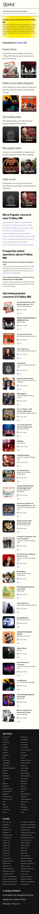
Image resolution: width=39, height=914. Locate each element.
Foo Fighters (24, 755)
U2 (3, 781)
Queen (4, 812)
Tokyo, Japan (24, 874)
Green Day (6, 786)
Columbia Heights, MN (24, 228)
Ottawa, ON (6, 853)
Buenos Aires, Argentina (28, 881)
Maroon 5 (5, 752)
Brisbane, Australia (26, 879)
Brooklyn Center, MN (23, 225)
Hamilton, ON (7, 840)
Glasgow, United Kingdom (28, 824)
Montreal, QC (7, 863)
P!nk (4, 802)
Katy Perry (6, 747)
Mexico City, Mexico (8, 868)
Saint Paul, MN (7, 830)
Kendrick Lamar (7, 799)
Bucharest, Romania (27, 858)
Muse (22, 812)
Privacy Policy (11, 904)
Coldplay (5, 750)
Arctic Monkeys (25, 763)
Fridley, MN (21, 42)
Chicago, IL (6, 827)
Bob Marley (24, 807)
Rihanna (5, 770)
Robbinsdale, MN (8, 234)
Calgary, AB (6, 843)
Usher (4, 804)
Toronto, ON (6, 855)
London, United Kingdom (10, 879)
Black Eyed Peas (25, 794)
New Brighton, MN (9, 228)
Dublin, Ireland (25, 845)
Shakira (23, 786)
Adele (4, 758)
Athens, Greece (25, 843)
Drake (4, 745)
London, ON (6, 848)
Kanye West (6, 809)
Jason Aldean (25, 809)
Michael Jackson (7, 796)
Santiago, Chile (25, 884)
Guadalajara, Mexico (9, 871)
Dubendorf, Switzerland (27, 863)
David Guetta (25, 768)
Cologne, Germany (26, 835)
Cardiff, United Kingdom (10, 876)
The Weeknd (6, 778)
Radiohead (24, 781)
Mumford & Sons (26, 776)
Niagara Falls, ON (8, 861)
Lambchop (30, 270)
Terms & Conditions (14, 899)
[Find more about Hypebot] (19, 4)
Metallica (5, 783)
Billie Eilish (6, 794)
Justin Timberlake (26, 750)
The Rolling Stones (26, 799)
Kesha (22, 791)
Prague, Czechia (25, 830)
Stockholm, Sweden (26, 861)
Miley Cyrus (24, 737)
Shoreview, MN (8, 236)
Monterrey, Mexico (8, 874)
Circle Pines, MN (8, 245)
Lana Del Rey (24, 747)
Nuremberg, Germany (27, 837)
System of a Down (26, 760)
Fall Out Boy (24, 770)
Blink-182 (23, 789)
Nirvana (23, 752)
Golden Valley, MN (26, 239)
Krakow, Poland (25, 855)
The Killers (24, 783)
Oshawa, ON (6, 850)
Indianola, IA (6, 824)
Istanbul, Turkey (25, 866)
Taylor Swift (6, 737)
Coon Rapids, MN (25, 222)
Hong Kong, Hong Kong (27, 868)
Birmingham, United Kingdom (28, 822)
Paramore (5, 807)
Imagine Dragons (8, 789)
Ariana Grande (7, 791)
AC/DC (23, 758)
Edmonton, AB (7, 866)
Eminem (5, 739)
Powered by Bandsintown (18, 895)
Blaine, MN (20, 231)
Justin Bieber (6, 763)
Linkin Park (6, 765)
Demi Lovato (24, 778)
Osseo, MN (19, 245)
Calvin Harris (25, 802)
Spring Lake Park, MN (10, 222)
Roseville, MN (28, 245)
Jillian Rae (18, 273)
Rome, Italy (24, 853)
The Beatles (6, 776)
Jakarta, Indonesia (26, 876)
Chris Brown (24, 745)
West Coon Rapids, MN (11, 239)
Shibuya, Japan (25, 871)
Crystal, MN (18, 236)
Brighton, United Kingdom (28, 827)
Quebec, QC (6, 845)
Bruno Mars (6, 742)
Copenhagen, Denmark (27, 832)
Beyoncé (5, 773)
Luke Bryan (24, 796)
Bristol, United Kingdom (9, 884)
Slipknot (23, 804)
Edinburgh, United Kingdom (10, 881)
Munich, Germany (26, 840)
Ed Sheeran (6, 755)
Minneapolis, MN (8, 242)
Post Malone (24, 739)
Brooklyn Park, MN (9, 231)
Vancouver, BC (7, 858)
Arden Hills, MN (29, 236)
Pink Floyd (24, 765)
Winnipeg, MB (7, 837)
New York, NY (7, 822)
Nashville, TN (6, 832)
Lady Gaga (6, 760)
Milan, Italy (24, 848)
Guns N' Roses (25, 773)
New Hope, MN (20, 242)
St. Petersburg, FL (8, 835)
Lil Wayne (24, 742)
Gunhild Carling (7, 273)
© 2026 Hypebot (12, 891)
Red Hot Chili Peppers (9, 768)
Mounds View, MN (9, 225)
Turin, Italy (24, 850)
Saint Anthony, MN (22, 234)
